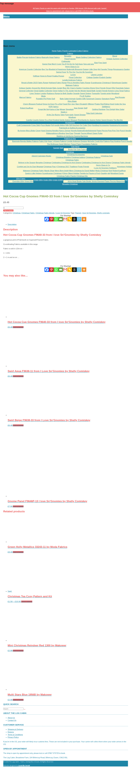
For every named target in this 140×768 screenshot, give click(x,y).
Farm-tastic (69, 115)
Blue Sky (66, 88)
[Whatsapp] (56, 219)
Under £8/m (38, 180)
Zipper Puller (97, 133)
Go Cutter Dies (85, 125)
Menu (6, 16)
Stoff (85, 108)
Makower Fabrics (72, 85)
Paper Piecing (102, 131)
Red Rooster (120, 97)
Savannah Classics (93, 99)
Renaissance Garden (121, 69)
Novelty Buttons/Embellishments (83, 131)
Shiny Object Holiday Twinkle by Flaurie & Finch (82, 173)
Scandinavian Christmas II (101, 83)
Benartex (67, 56)
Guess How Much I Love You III (54, 64)
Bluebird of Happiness (57, 69)
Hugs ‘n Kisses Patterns (57, 141)
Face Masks (45, 125)
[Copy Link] (69, 219)
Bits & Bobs (30, 131)
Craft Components (24, 125)
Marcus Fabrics (25, 97)
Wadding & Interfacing (65, 136)
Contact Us (12, 720)
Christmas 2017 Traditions (67, 167)
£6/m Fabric (20, 179)
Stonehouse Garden (119, 83)
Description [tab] (12, 224)
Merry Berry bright (62, 171)
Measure (74, 120)
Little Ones (93, 69)
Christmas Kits (82, 176)
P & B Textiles (85, 96)
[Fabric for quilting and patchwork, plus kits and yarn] (65, 38)
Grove (55, 91)
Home (54, 51)
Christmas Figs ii (50, 167)
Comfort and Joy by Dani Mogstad (30, 167)
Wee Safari (120, 109)
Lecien (73, 75)
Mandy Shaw (49, 171)
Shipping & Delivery (15, 729)
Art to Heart (72, 181)
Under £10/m (58, 180)
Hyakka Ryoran (58, 76)
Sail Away (79, 64)
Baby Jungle (57, 88)
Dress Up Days (48, 104)
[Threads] (74, 219)
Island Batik (90, 91)
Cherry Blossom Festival (32, 104)
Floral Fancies (70, 59)
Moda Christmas (101, 171)
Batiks (19, 57)
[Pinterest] (51, 219)
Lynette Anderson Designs (77, 141)
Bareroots (16, 141)
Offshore (91, 104)
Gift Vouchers (74, 125)
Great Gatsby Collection (43, 91)
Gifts (67, 125)
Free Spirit (102, 63)
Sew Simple (78, 108)
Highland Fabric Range (58, 83)
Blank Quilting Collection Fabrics (89, 57)
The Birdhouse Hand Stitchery (58, 144)
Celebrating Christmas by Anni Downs (66, 163)
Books (70, 149)
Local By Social (24, 765)
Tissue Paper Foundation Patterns (84, 144)
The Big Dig (118, 120)
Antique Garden (25, 88)
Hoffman (36, 76)
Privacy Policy (13, 737)
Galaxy (127, 88)
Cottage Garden (93, 77)
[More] (84, 219)
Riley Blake (72, 101)
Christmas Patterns (93, 157)
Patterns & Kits (70, 139)
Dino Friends (100, 88)
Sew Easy (69, 133)
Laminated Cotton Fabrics (78, 51)
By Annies (22, 131)
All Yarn (128, 180)
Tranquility (96, 93)
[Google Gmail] (65, 219)
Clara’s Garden (76, 88)
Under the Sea (120, 104)
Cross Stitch (36, 125)
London (43, 93)
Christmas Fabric (72, 160)
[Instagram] (79, 219)
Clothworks (65, 61)
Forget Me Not (43, 109)
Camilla (29, 120)
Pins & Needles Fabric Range (78, 83)
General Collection (26, 91)
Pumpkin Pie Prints (43, 99)
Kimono (111, 91)
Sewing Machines (81, 136)
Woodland (115, 93)
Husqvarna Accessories (118, 125)
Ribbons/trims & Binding (55, 133)
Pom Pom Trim (114, 131)
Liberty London (97, 75)
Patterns (106, 141)
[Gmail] (65, 269)
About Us (11, 718)
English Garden (105, 77)
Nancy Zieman (65, 131)
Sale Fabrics (82, 149)
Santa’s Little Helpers (33, 173)
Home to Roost (46, 76)
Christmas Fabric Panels (66, 176)
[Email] (60, 219)
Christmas (70, 152)
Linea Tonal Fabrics (122, 91)
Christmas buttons (78, 157)
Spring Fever (61, 72)
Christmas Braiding (63, 157)
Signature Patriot (108, 99)
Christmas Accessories (76, 155)
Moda (43, 96)
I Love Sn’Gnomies (101, 168)
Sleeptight (70, 109)
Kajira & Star (54, 109)
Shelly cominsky (103, 213)
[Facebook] (47, 219)
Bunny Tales (60, 115)
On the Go (71, 64)
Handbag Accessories (100, 125)
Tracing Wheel (86, 133)
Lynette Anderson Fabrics (72, 80)
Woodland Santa (117, 173)
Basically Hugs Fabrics (51, 57)
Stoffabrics (106, 107)
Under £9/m (47, 180)
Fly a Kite (58, 104)
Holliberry (113, 168)
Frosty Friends (83, 167)
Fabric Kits (43, 141)
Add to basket (8, 210)
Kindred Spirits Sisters (61, 120)
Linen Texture (35, 93)
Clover (38, 131)
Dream (108, 88)
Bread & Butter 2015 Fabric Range (34, 83)
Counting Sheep (88, 88)
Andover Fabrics (34, 57)
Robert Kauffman (26, 108)
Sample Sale (58, 148)
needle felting (59, 125)
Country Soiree (38, 120)
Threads (77, 133)
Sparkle (104, 173)
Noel (110, 171)
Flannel (78, 213)
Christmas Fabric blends (121, 163)
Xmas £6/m (29, 181)
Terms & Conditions (15, 735)
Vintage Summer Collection (117, 59)
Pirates (97, 104)
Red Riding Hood (107, 104)
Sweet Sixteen (85, 93)
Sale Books (86, 181)
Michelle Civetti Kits (95, 141)
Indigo (60, 91)
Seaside (76, 93)
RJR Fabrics (53, 107)
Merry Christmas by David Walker (82, 171)
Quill (53, 99)
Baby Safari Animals (68, 99)
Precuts (25, 57)
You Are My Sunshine (84, 72)
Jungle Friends (102, 91)
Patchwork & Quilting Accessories (72, 128)
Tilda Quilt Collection (94, 113)
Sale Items (75, 147)
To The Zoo (71, 72)
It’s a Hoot (48, 120)
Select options (26, 601)
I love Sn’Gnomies (89, 213)
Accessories (70, 123)
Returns (11, 732)
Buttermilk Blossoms (74, 69)
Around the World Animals (42, 88)
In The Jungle (68, 91)
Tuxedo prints (105, 93)
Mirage (62, 109)
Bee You (45, 69)
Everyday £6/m (18, 181)
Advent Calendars (39, 156)
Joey (73, 104)
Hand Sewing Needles (50, 131)
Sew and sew (88, 64)
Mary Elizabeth (81, 104)
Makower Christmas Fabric (33, 171)
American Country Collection (30, 69)
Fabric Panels (62, 51)
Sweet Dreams (107, 120)
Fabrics (70, 53)
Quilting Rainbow (99, 109)
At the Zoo (51, 115)
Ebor (96, 63)
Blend (114, 56)
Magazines (120, 181)
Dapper (86, 69)
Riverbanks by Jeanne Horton (89, 120)
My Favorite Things (105, 69)
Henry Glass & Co (72, 67)
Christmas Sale (107, 156)
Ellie (113, 88)
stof (108, 173)
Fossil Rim (67, 104)
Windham (72, 117)
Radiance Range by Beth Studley (60, 93)
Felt (52, 125)
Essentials (120, 88)
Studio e (64, 112)
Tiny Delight (110, 109)
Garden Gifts (81, 99)
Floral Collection (75, 77)
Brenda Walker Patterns (29, 141)
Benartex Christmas (43, 163)
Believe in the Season (26, 163)
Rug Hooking (115, 141)
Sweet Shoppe (80, 115)
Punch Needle (125, 131)
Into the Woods (80, 91)
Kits (75, 149)
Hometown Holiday (124, 167)
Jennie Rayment (98, 181)
